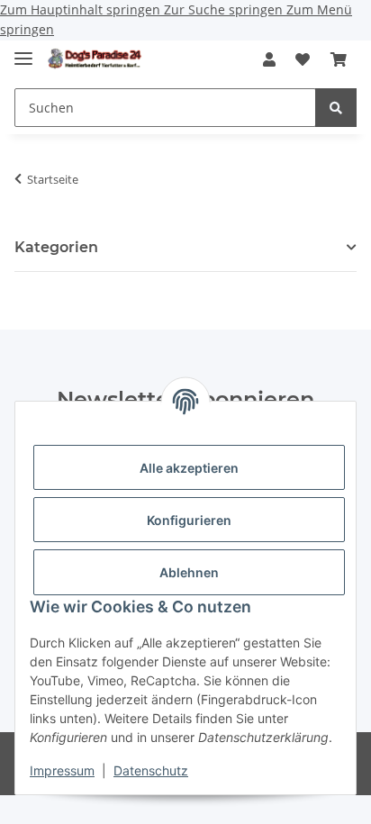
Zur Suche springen (225, 9)
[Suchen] (336, 107)
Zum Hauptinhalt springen (82, 9)
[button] (269, 60)
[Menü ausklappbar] (23, 52)
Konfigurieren (189, 520)
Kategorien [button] (56, 247)
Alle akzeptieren (189, 467)
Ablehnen (189, 572)
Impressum (62, 770)
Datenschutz (150, 770)
